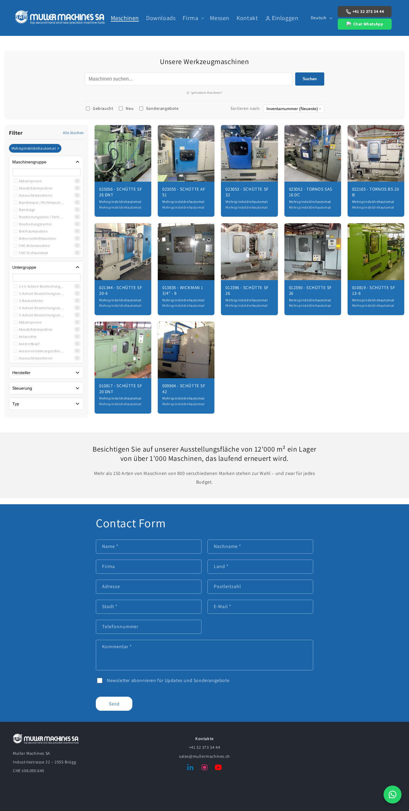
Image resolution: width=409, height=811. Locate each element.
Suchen (310, 79)
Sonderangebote (162, 108)
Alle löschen (73, 132)
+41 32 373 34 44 (368, 11)
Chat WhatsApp (368, 24)
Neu (130, 108)
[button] (192, 17)
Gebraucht (103, 108)
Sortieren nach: (245, 108)
